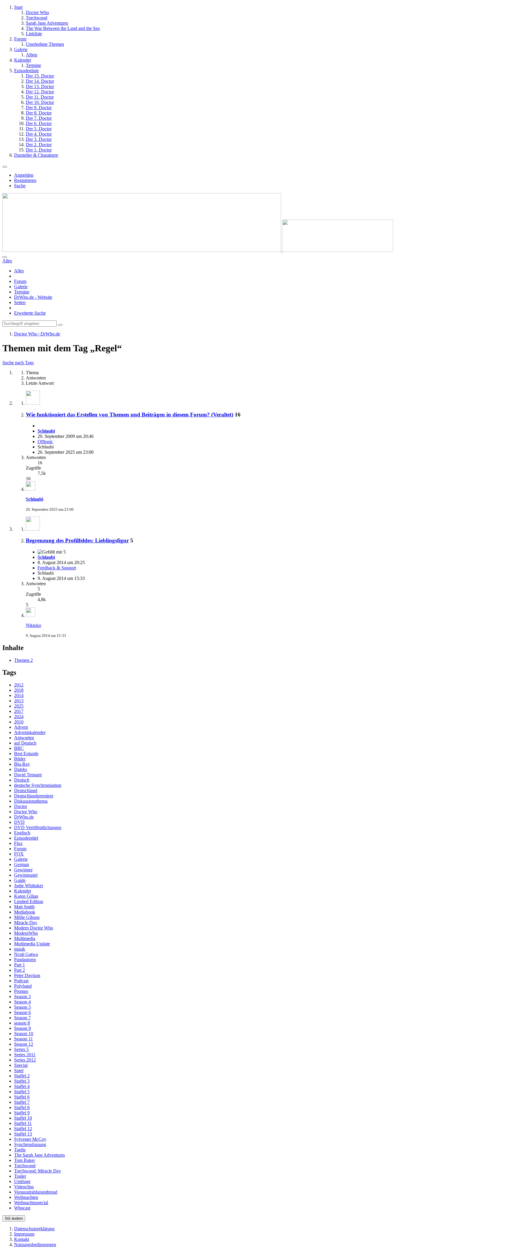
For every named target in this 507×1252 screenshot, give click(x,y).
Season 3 (22, 996)
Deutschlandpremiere (33, 795)
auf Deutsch (25, 742)
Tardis (20, 1149)
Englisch (22, 832)
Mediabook (24, 912)
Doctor (20, 806)
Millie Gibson (27, 917)
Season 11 (23, 1038)
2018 (18, 690)
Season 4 (22, 1001)
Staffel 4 (22, 1086)
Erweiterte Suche (30, 313)
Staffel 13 (23, 1133)
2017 (18, 711)
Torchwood (25, 1165)
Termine (21, 291)
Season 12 (23, 1044)
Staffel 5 (22, 1091)
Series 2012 (25, 1059)
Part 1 (19, 964)
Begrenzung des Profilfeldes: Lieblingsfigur (77, 540)
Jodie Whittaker (28, 885)
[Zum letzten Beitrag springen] (30, 489)
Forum (20, 281)
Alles (19, 270)
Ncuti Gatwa (26, 954)
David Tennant (28, 774)
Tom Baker (24, 1160)
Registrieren (25, 180)
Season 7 (22, 1017)
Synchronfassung (30, 1144)
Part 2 (19, 970)
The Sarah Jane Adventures (39, 1155)
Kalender (22, 890)
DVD (19, 822)
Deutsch (21, 779)
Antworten (24, 737)
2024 (18, 716)
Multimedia (24, 938)
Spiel (18, 1070)
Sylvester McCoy (30, 1139)
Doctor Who (25, 811)
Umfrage (22, 1181)
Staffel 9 (22, 1112)
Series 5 (21, 1049)
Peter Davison (27, 975)
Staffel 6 (22, 1096)
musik (19, 948)
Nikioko (33, 625)
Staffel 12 (23, 1128)
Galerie (21, 286)
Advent (21, 727)
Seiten (20, 302)
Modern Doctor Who (33, 927)
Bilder (20, 758)
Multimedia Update (32, 943)
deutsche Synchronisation (37, 785)
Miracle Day (25, 922)
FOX (19, 853)
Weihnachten (26, 1197)
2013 (18, 700)
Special (21, 1065)
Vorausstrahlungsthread (35, 1191)
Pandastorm (25, 959)
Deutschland (25, 790)
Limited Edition (28, 901)
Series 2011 (25, 1054)
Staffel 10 (23, 1118)
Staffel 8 (22, 1107)
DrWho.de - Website (33, 297)
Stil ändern (14, 1218)
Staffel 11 (23, 1123)
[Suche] (4, 257)
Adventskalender (29, 732)
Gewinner (23, 869)
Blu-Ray (22, 764)
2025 (18, 705)
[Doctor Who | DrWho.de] (197, 250)
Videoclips (24, 1186)
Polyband (23, 985)
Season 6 (22, 1012)
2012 (18, 684)
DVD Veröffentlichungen (37, 827)
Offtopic (45, 441)
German (21, 864)
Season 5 (22, 1007)
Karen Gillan (26, 896)
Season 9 (22, 1028)
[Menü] (4, 167)
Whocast (22, 1207)
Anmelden (23, 175)
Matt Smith (24, 906)
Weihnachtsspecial (31, 1202)
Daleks (20, 769)
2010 (18, 721)
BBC (19, 748)
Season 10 (23, 1033)
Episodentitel (26, 838)
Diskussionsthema (31, 801)
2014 (18, 695)
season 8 (22, 1022)
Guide (20, 880)
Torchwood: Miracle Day (37, 1170)
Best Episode (26, 753)
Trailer (20, 1176)
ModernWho (26, 933)
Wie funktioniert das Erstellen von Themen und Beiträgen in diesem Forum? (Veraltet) (129, 414)
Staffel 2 (22, 1075)
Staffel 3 (22, 1081)
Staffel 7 (22, 1102)
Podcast (21, 980)
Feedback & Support (57, 567)
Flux (18, 843)
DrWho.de (24, 816)
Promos (21, 991)
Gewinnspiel (26, 875)
